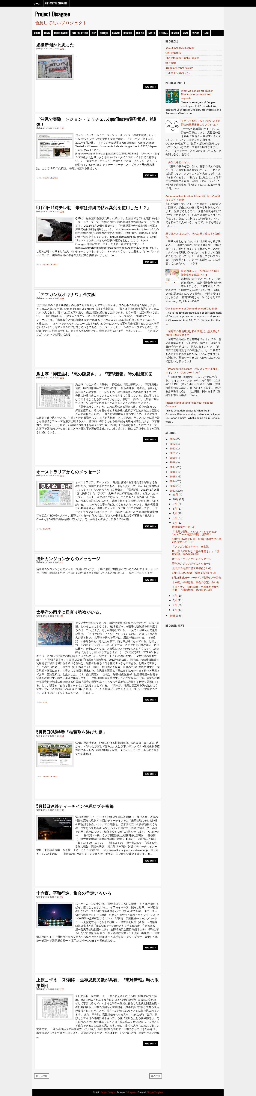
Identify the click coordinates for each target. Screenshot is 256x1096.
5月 (175, 522)
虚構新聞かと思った (55, 45)
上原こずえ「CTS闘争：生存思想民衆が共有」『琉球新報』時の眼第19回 (97, 982)
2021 (173, 453)
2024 (173, 439)
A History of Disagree (56, 3)
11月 (175, 494)
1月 (175, 609)
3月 (175, 600)
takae (206, 33)
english (140, 33)
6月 (175, 518)
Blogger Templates (155, 1092)
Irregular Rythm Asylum (179, 67)
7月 (175, 513)
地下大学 (170, 62)
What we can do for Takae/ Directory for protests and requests (197, 94)
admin (47, 33)
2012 (173, 490)
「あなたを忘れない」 (178, 162)
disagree (128, 33)
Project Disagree (52, 13)
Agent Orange (61, 33)
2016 (173, 471)
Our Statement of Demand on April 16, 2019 (191, 308)
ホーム (37, 3)
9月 (175, 503)
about (37, 33)
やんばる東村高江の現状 (179, 47)
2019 (173, 462)
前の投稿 (155, 1075)
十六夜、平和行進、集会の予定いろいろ (74, 893)
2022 (173, 448)
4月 (175, 595)
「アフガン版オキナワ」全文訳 (66, 294)
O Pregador (131, 1092)
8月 (175, 508)
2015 (173, 476)
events (151, 33)
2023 (173, 443)
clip (94, 33)
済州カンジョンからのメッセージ (68, 558)
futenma (163, 33)
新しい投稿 (41, 1075)
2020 (173, 457)
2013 (173, 485)
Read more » (150, 86)
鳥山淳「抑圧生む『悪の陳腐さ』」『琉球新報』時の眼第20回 (94, 374)
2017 (173, 467)
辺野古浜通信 (173, 52)
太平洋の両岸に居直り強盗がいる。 (69, 612)
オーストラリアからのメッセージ (68, 471)
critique (104, 33)
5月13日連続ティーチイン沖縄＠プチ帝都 (75, 806)
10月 (175, 499)
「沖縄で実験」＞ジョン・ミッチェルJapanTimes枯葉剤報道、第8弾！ (96, 121)
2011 (172, 615)
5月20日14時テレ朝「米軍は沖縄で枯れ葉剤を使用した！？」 (93, 207)
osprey (195, 33)
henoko (175, 33)
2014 (173, 481)
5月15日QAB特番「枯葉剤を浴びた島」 (71, 732)
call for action (80, 33)
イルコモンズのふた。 (178, 72)
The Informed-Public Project (182, 57)
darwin (116, 33)
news (185, 33)
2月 (175, 605)
